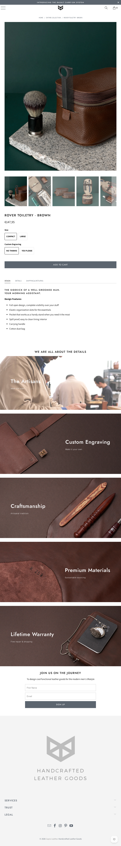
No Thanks (11, 250)
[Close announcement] (118, 2)
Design (7, 281)
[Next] (114, 97)
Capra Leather (52, 839)
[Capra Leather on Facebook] (54, 826)
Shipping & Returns (34, 281)
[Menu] (1, 8)
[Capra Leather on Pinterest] (65, 826)
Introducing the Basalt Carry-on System (60, 2)
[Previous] (6, 97)
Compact (10, 236)
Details (18, 281)
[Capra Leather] (60, 8)
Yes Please (27, 250)
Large (23, 236)
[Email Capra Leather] (49, 826)
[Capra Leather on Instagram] (60, 826)
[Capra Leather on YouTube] (71, 826)
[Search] (106, 8)
